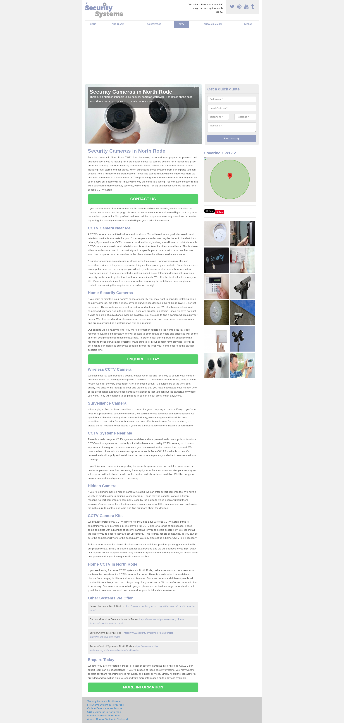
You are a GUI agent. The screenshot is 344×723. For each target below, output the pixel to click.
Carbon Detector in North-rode (104, 708)
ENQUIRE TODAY (143, 359)
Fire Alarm (118, 24)
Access (248, 24)
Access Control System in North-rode (108, 719)
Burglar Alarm (213, 24)
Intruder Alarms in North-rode (103, 715)
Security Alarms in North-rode (104, 701)
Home (93, 24)
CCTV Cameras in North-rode (104, 711)
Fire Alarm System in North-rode (105, 704)
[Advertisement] (172, 57)
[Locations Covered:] (86, 3)
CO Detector (154, 24)
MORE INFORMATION (143, 687)
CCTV (181, 24)
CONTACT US (143, 199)
